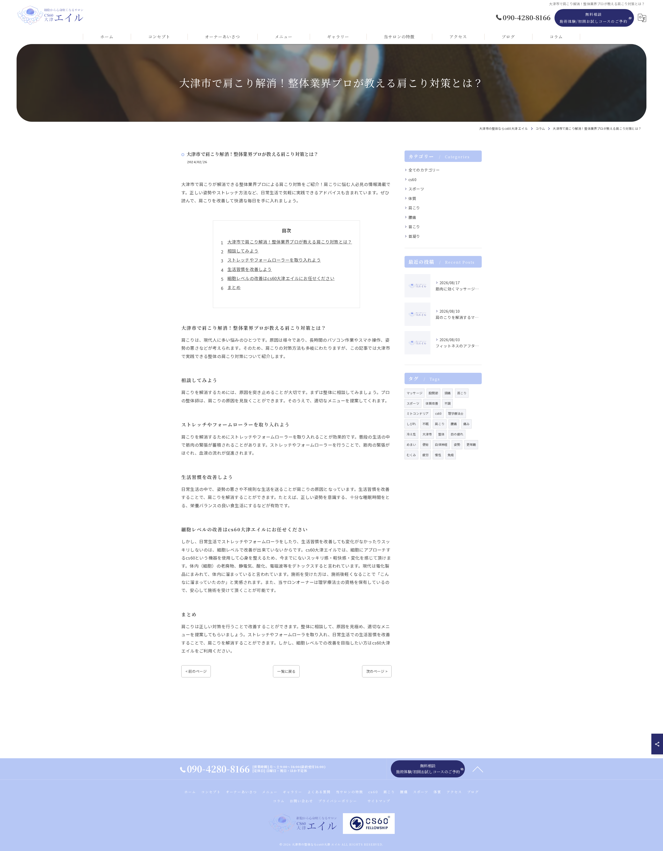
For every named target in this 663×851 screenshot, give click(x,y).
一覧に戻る (286, 671)
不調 (447, 403)
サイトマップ (378, 800)
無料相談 (594, 18)
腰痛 (412, 217)
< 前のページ (196, 671)
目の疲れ (457, 434)
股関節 (433, 393)
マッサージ (414, 393)
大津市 (427, 434)
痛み (466, 423)
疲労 (425, 455)
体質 (412, 198)
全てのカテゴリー (424, 170)
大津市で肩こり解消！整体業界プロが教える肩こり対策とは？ (289, 242)
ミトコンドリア (418, 413)
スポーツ (416, 188)
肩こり (414, 207)
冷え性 (411, 434)
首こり (414, 226)
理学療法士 (456, 413)
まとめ (234, 287)
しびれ (411, 423)
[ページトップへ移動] (478, 769)
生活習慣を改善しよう (249, 269)
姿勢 (457, 444)
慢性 (438, 455)
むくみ (411, 455)
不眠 (425, 423)
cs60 (412, 179)
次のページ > (376, 671)
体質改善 (432, 403)
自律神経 (441, 444)
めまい (411, 444)
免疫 (451, 455)
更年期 (471, 444)
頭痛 (447, 393)
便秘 (425, 444)
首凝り (414, 236)
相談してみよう (242, 251)
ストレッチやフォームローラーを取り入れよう (274, 260)
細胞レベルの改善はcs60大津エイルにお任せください (281, 278)
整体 (441, 434)
